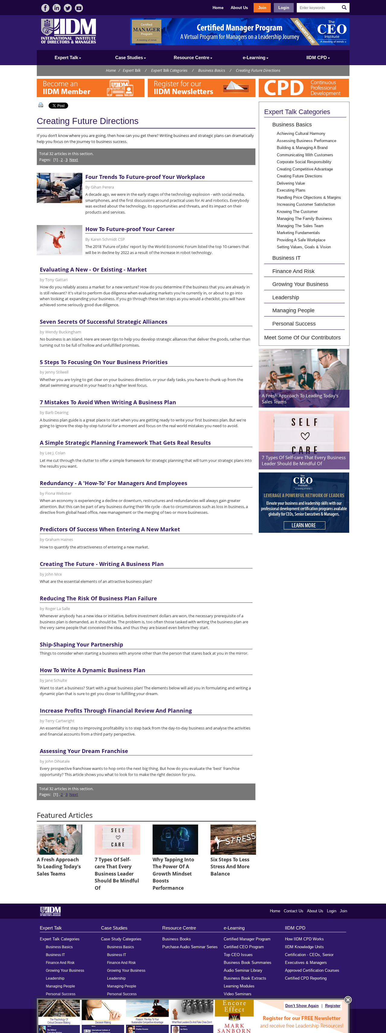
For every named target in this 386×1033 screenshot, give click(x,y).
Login (283, 7)
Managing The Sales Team (300, 226)
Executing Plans (291, 190)
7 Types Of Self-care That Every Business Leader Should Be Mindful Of (117, 873)
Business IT (286, 258)
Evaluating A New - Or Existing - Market (93, 269)
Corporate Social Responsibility (304, 162)
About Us (239, 7)
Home (218, 7)
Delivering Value (291, 183)
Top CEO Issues (238, 954)
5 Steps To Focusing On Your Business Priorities (104, 362)
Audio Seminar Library (243, 970)
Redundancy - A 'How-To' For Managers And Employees (113, 483)
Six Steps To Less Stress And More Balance (229, 866)
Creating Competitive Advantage (305, 169)
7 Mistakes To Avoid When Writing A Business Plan (108, 402)
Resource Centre (179, 927)
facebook (45, 8)
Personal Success (294, 323)
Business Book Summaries (247, 962)
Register (332, 1005)
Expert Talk (132, 70)
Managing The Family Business (304, 218)
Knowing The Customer (297, 211)
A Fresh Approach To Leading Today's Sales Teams (59, 866)
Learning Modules (239, 986)
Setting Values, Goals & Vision (304, 247)
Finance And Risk (293, 271)
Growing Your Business (300, 284)
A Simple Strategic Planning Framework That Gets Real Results (125, 442)
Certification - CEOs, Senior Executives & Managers (309, 958)
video (79, 8)
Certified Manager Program (247, 939)
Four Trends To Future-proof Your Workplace (145, 176)
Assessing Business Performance (306, 140)
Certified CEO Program (244, 947)
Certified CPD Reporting (306, 978)
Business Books (176, 939)
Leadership (285, 297)
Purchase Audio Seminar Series (190, 947)
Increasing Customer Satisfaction (306, 204)
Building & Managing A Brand (302, 147)
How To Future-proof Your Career (130, 229)
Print (42, 105)
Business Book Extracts (245, 978)
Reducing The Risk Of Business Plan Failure (98, 598)
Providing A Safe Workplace (301, 240)
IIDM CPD (295, 927)
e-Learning (234, 927)
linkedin (56, 8)
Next (73, 159)
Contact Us (293, 911)
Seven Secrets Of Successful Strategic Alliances (103, 321)
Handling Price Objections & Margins (309, 197)
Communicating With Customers (305, 155)
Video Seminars (238, 994)
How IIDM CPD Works (304, 939)
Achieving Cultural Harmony (301, 133)
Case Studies (114, 927)
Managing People (293, 310)
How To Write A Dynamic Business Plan (92, 670)
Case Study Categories (121, 939)
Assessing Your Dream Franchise (84, 751)
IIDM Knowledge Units (304, 947)
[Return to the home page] (68, 43)
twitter (68, 8)
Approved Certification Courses (312, 970)
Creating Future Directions (258, 70)
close (348, 999)
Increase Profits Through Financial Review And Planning (116, 710)
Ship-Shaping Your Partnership (81, 644)
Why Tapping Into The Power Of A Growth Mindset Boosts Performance (173, 873)
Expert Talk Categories (169, 70)
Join (262, 7)
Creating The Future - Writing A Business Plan (102, 563)
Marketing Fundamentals (298, 232)
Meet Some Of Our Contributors (302, 337)
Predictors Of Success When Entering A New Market (110, 529)
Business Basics (211, 70)
